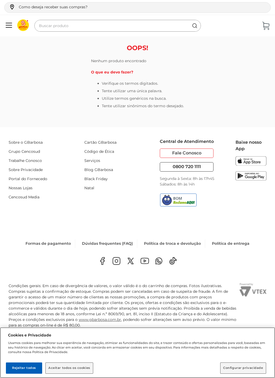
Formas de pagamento (48, 243)
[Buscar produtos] (195, 25)
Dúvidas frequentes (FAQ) (107, 243)
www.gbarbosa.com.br (100, 319)
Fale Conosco (186, 152)
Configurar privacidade (243, 368)
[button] (48, 7)
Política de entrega (230, 243)
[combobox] (117, 26)
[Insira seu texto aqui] (158, 261)
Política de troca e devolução (172, 243)
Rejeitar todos (24, 368)
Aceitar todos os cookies (69, 368)
